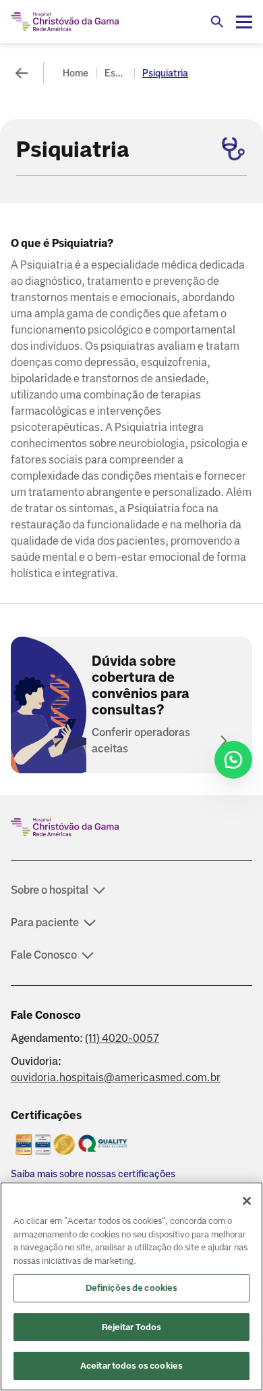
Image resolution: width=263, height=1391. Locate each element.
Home (75, 73)
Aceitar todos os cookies (131, 1366)
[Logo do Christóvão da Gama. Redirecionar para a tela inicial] (65, 21)
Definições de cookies (132, 1288)
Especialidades (117, 73)
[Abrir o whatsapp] (233, 760)
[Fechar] (247, 1201)
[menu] (244, 22)
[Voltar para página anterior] (21, 73)
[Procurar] (217, 22)
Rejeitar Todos (132, 1327)
